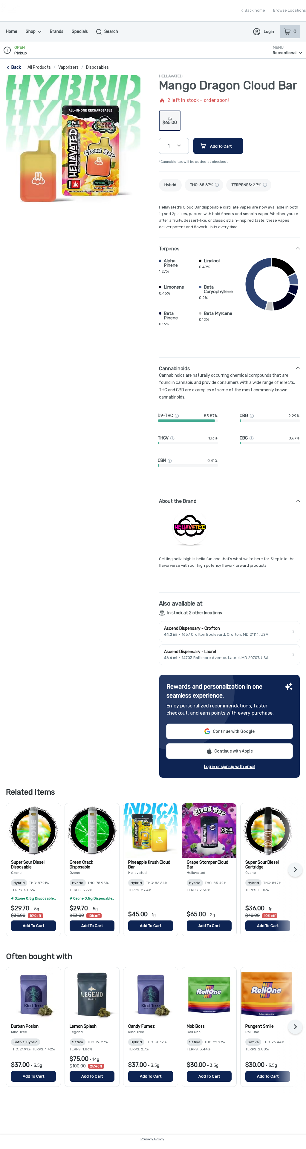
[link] (170, 185)
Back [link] (16, 67)
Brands (56, 31)
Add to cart (33, 925)
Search (111, 31)
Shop (31, 31)
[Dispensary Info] (7, 50)
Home (11, 31)
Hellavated (171, 76)
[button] (229, 248)
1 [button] (168, 146)
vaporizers (68, 67)
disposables (97, 67)
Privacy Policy (152, 1139)
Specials (80, 31)
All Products (39, 67)
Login (269, 31)
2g (170, 120)
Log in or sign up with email (229, 766)
